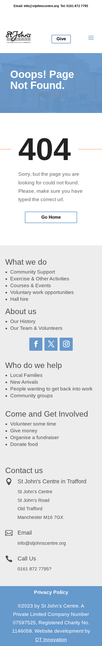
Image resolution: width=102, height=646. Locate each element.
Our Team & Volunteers (36, 328)
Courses (19, 285)
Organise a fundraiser (34, 437)
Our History (23, 321)
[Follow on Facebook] (35, 344)
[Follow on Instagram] (66, 344)
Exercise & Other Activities (39, 278)
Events (43, 285)
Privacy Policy (51, 592)
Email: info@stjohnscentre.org (36, 6)
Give (61, 38)
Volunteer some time (33, 424)
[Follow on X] (51, 344)
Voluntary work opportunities (42, 292)
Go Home (51, 217)
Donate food (24, 444)
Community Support (32, 272)
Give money (23, 430)
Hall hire (19, 299)
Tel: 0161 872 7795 (74, 6)
